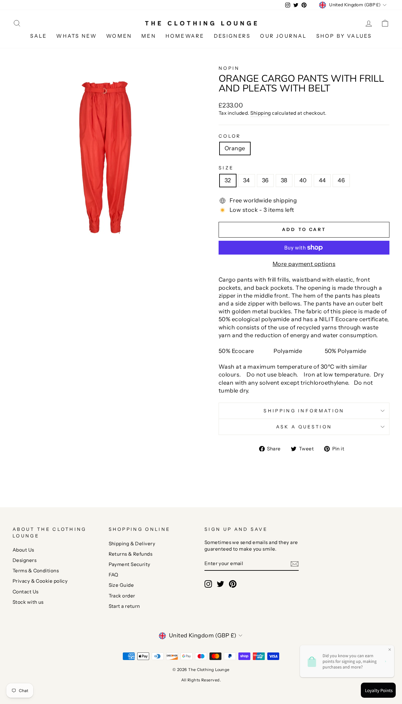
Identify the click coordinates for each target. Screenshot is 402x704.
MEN (148, 36)
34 (246, 180)
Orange (235, 148)
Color (230, 136)
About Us (23, 550)
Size (226, 168)
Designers (24, 560)
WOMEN (119, 36)
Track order (122, 596)
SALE (38, 36)
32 (228, 180)
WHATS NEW (76, 36)
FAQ (113, 575)
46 (341, 180)
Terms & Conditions (36, 571)
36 (265, 180)
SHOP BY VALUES (344, 36)
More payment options (304, 264)
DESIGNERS (232, 36)
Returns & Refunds (131, 554)
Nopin (229, 68)
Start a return (124, 606)
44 (322, 180)
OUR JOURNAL (283, 36)
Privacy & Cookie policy (40, 581)
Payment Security (129, 564)
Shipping (260, 113)
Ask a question (304, 427)
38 (284, 180)
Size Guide (121, 585)
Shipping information (303, 411)
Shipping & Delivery (132, 544)
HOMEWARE (185, 36)
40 (303, 180)
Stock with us (28, 602)
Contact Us (26, 592)
